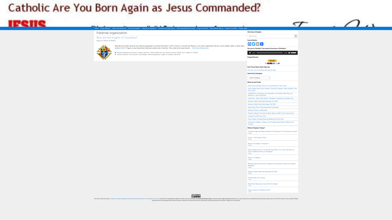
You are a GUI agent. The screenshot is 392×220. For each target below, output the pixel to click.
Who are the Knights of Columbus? (116, 37)
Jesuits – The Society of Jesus (257, 137)
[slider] (294, 52)
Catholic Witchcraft (155, 52)
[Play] (250, 53)
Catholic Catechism (143, 52)
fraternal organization (154, 54)
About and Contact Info (119, 28)
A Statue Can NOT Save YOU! (257, 116)
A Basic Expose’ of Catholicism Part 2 (259, 190)
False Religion (143, 54)
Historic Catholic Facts (178, 52)
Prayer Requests (105, 28)
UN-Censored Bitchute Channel (186, 28)
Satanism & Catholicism (149, 28)
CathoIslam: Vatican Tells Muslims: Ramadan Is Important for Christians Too (270, 98)
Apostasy (119, 52)
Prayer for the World (231, 28)
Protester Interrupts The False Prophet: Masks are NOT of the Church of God (271, 113)
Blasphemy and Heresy (130, 52)
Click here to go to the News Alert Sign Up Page (261, 70)
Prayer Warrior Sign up (216, 28)
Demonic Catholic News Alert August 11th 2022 (262, 104)
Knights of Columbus (192, 52)
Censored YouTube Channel (166, 28)
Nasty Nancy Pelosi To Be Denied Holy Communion (263, 107)
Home (96, 28)
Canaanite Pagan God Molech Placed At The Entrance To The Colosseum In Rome (272, 131)
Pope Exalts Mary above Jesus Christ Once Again (263, 184)
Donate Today (243, 28)
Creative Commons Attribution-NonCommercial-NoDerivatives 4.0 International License (134, 198)
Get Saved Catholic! (134, 28)
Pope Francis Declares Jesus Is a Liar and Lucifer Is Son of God (267, 85)
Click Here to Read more (200, 48)
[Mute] (289, 53)
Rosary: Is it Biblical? (254, 157)
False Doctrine (166, 52)
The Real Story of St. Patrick (256, 178)
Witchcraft (177, 54)
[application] (272, 53)
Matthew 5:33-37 (120, 48)
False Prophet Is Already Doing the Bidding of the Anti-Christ (266, 119)
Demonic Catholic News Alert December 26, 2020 (262, 171)
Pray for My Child (202, 28)
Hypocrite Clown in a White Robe (257, 110)
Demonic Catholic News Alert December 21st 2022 (263, 101)
